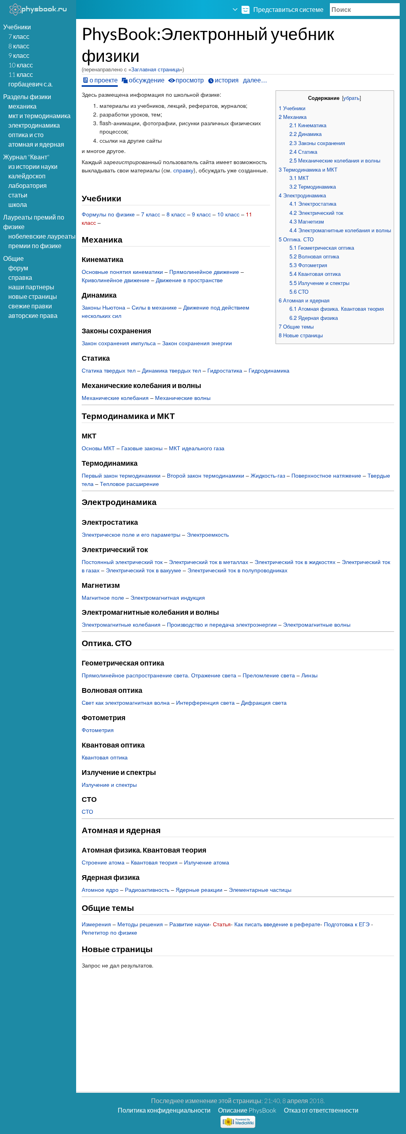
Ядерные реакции (199, 889)
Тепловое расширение (129, 484)
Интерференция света (205, 702)
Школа (17, 204)
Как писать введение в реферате (277, 924)
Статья (222, 924)
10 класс (20, 65)
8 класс (18, 46)
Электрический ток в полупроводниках (237, 570)
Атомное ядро (100, 889)
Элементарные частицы (260, 889)
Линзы (309, 675)
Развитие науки (189, 924)
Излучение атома (206, 862)
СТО (87, 811)
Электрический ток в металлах (208, 562)
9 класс (18, 55)
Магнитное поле (103, 597)
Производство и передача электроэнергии (222, 624)
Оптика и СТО (26, 134)
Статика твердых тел (109, 370)
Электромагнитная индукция (167, 597)
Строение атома (103, 862)
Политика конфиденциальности (164, 1110)
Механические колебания (115, 398)
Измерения (96, 924)
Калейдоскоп (27, 176)
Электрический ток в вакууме (143, 570)
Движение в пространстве (189, 280)
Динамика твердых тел (171, 370)
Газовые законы (142, 448)
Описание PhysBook (247, 1110)
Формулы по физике (108, 214)
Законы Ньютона (103, 307)
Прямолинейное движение (204, 271)
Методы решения (140, 924)
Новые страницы (32, 296)
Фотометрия (98, 730)
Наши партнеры (31, 287)
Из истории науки (32, 166)
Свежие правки (30, 306)
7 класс (18, 36)
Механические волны (183, 398)
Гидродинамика (269, 370)
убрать (351, 97)
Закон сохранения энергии (197, 343)
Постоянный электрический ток (122, 562)
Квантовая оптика (105, 757)
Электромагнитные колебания (121, 624)
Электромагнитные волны (316, 624)
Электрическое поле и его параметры (131, 534)
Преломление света (269, 675)
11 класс (20, 74)
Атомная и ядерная (36, 144)
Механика (22, 106)
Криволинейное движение (115, 280)
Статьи (17, 195)
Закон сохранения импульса (119, 343)
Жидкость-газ (268, 475)
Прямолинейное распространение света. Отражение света (159, 675)
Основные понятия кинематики (122, 271)
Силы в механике (154, 307)
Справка (20, 277)
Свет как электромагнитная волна (126, 702)
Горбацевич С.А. (30, 84)
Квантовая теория (154, 862)
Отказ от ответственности (321, 1110)
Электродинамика (34, 125)
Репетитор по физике (109, 932)
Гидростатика (224, 370)
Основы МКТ (98, 448)
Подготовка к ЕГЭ (347, 924)
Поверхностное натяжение (326, 475)
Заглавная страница (155, 70)
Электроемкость (208, 534)
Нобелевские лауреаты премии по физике (42, 240)
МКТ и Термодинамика (39, 115)
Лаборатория (27, 185)
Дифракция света (264, 702)
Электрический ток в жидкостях (295, 562)
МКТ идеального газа (196, 448)
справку (183, 170)
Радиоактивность (147, 889)
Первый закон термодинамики (121, 475)
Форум (18, 268)
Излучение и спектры (109, 784)
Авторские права (32, 315)
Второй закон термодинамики (205, 475)
